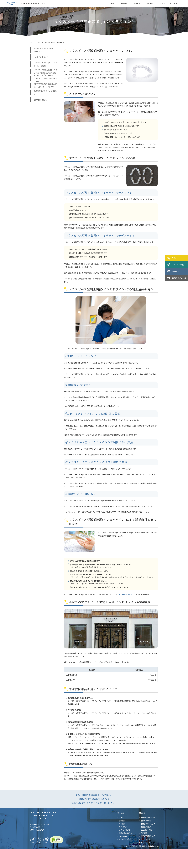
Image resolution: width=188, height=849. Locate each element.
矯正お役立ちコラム (125, 833)
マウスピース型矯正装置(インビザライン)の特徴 (45, 64)
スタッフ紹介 (123, 827)
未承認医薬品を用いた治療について (45, 92)
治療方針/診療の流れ (148, 818)
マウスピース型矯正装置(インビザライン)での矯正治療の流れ (45, 71)
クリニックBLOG (124, 830)
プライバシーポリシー (126, 839)
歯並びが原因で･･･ (147, 827)
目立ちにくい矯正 (146, 830)
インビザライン (145, 842)
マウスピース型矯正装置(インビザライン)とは (45, 50)
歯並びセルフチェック (148, 824)
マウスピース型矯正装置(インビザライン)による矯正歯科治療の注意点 (45, 78)
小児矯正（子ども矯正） (148, 836)
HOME (121, 818)
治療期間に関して (40, 99)
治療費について (146, 821)
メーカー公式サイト (124, 594)
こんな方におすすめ (41, 57)
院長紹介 (122, 821)
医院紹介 (122, 824)
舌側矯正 (144, 833)
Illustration (123, 836)
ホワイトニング (145, 839)
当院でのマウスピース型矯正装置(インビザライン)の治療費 (45, 85)
